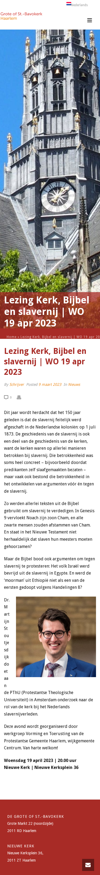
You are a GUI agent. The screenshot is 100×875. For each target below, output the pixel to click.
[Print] (21, 397)
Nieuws (74, 384)
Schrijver (16, 384)
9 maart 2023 (49, 384)
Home (12, 337)
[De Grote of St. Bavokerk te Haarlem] (21, 17)
